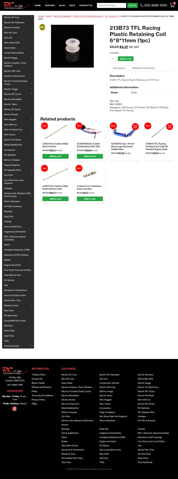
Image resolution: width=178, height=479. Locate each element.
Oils (6, 285)
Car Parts (8, 175)
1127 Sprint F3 (112, 16)
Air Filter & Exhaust (13, 206)
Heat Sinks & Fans (12, 275)
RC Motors (9, 280)
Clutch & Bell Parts (12, 226)
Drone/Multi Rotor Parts (15, 320)
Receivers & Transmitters (15, 290)
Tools (6, 341)
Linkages (8, 188)
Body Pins (8, 216)
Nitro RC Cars (10, 32)
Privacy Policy (38, 399)
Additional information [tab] (143, 68)
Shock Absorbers (12, 201)
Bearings (8, 211)
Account (50, 5)
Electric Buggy (10, 58)
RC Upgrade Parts (12, 170)
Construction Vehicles (14, 53)
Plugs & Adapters (12, 165)
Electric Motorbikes (13, 99)
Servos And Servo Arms (15, 295)
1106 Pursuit (127, 107)
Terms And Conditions (42, 395)
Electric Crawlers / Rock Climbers (15, 64)
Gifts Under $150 (12, 42)
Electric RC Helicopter (14, 22)
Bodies (7, 260)
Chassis (7, 221)
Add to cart (125, 58)
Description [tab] (119, 68)
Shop (49, 16)
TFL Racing (127, 110)
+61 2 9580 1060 (15, 384)
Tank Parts (9, 336)
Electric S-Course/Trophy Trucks (15, 82)
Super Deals (9, 48)
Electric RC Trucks (12, 94)
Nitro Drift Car (10, 124)
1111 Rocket (139, 107)
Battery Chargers (12, 160)
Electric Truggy (11, 89)
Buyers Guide (38, 383)
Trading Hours (38, 374)
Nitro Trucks (9, 134)
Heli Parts (8, 325)
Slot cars (8, 37)
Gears (7, 245)
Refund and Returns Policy (41, 389)
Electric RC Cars (11, 17)
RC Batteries (10, 155)
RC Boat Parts (10, 315)
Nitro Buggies (10, 119)
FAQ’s (72, 5)
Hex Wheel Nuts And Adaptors (13, 181)
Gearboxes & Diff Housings (16, 255)
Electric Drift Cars (12, 71)
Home (38, 5)
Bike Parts (8, 310)
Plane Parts (9, 330)
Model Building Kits (13, 145)
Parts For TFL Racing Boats (88, 16)
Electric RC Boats (12, 109)
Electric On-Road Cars (14, 76)
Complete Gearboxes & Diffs (17, 250)
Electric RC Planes (12, 140)
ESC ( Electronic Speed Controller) (15, 238)
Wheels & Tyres (11, 305)
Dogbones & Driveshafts (15, 231)
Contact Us (85, 5)
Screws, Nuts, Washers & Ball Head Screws (17, 194)
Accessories (9, 150)
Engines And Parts (12, 265)
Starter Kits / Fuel (12, 300)
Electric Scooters (12, 27)
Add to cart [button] (55, 156)
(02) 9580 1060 (155, 5)
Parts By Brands (11, 346)
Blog (62, 5)
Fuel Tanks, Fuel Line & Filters (17, 270)
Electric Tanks (10, 104)
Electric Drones (11, 114)
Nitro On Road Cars (13, 129)
